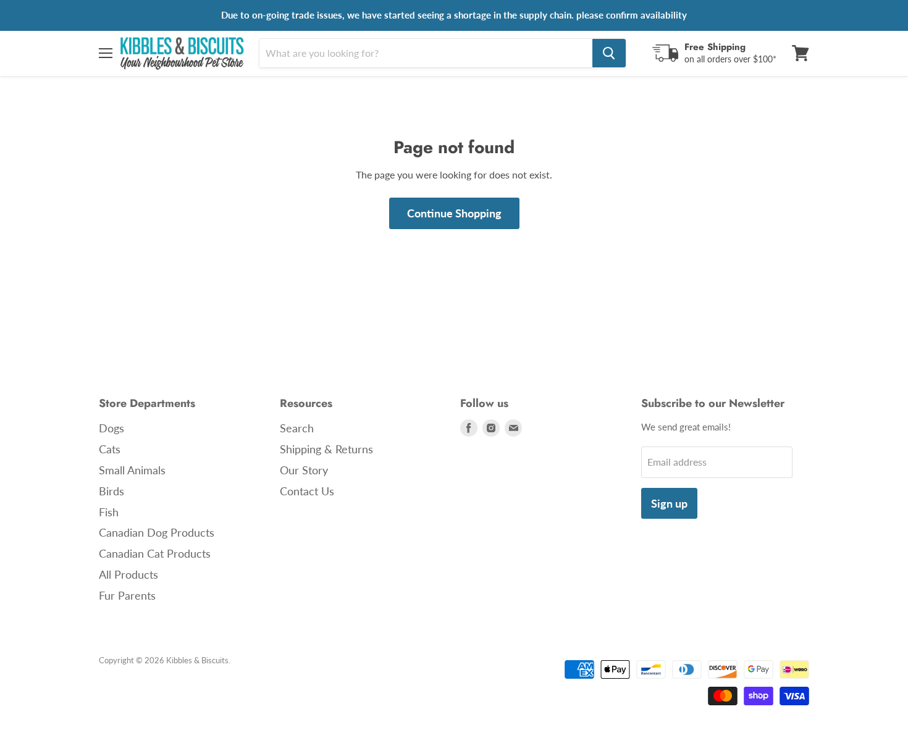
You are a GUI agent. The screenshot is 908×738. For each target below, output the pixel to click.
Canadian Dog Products (156, 532)
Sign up (669, 503)
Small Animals (132, 470)
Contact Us (307, 491)
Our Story (304, 470)
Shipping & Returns (326, 449)
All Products (128, 574)
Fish (109, 512)
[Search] (609, 53)
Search (297, 428)
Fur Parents (127, 595)
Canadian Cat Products (155, 553)
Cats (109, 449)
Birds (111, 491)
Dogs (111, 428)
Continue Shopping (454, 213)
